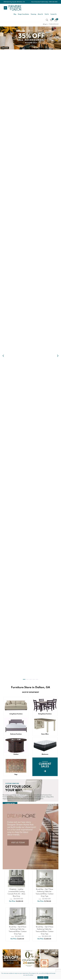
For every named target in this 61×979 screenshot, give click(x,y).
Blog (15, 14)
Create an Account (53, 24)
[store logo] (15, 8)
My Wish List (52, 19)
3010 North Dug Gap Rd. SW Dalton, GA (14, 1)
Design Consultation (23, 14)
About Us (40, 14)
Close (46, 977)
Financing (33, 14)
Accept (41, 977)
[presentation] (3, 355)
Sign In (46, 24)
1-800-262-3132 (53, 1)
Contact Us (53, 14)
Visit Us (47, 14)
